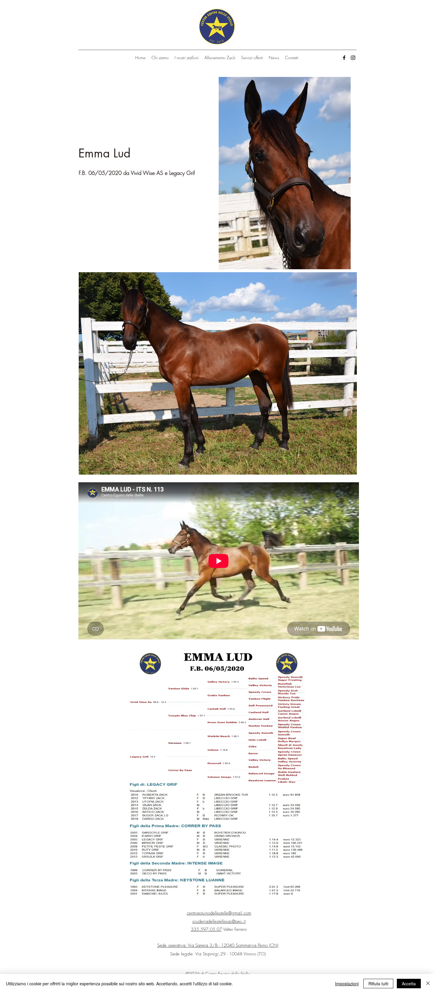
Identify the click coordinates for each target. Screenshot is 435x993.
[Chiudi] (427, 983)
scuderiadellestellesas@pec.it (219, 921)
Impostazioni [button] (347, 983)
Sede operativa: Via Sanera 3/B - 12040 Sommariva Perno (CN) (217, 945)
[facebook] (344, 58)
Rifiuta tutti (378, 983)
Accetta (409, 983)
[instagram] (353, 58)
